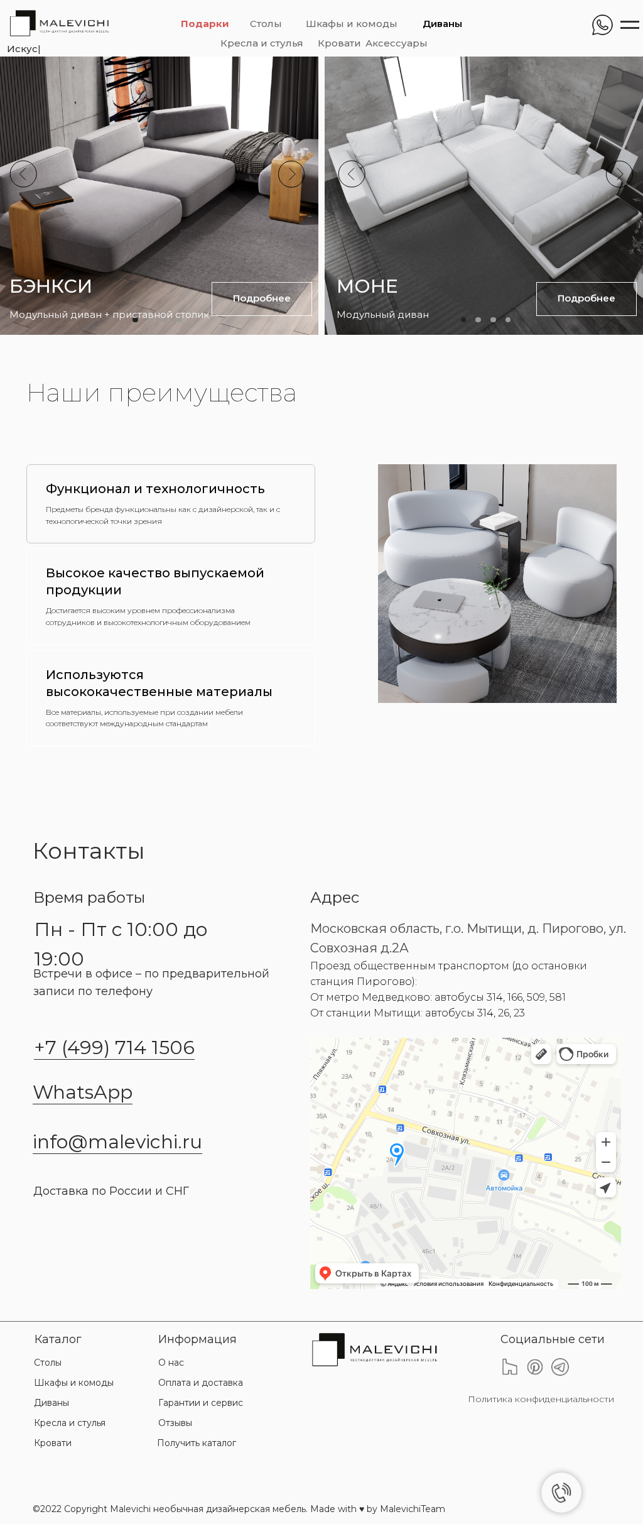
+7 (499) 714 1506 (114, 1047)
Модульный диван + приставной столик (109, 314)
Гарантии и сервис (200, 1402)
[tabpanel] (472, 583)
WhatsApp (82, 1092)
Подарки (205, 24)
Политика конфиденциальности (541, 1399)
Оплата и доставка (200, 1382)
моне (367, 286)
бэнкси (50, 286)
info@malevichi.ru (117, 1141)
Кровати (339, 43)
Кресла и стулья (261, 43)
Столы (266, 24)
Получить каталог (196, 1443)
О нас (171, 1362)
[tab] (171, 504)
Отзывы (175, 1423)
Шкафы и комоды (351, 24)
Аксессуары (396, 43)
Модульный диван (383, 314)
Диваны (442, 24)
